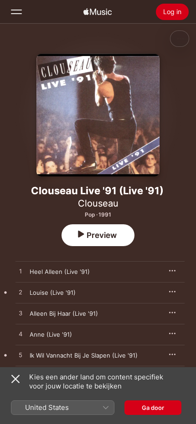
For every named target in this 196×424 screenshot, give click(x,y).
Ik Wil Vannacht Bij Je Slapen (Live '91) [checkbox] (84, 355)
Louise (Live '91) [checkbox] (53, 292)
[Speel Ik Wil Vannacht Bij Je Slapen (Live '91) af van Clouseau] (20, 355)
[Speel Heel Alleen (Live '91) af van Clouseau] (20, 272)
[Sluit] (15, 379)
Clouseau (98, 203)
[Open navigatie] (16, 12)
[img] (97, 12)
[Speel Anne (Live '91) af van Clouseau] (20, 334)
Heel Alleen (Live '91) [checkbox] (60, 271)
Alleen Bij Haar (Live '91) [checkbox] (64, 313)
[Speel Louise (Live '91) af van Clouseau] (20, 292)
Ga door (153, 407)
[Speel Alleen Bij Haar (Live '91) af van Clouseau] (20, 313)
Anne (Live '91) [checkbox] (51, 334)
